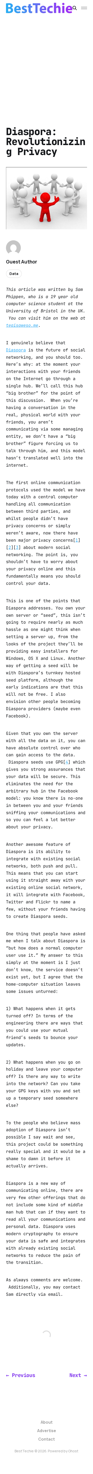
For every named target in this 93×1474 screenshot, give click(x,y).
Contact (46, 1439)
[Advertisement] (46, 65)
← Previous (20, 1375)
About (47, 1422)
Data (13, 273)
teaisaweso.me (22, 325)
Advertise (46, 1430)
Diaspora (16, 350)
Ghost (73, 1451)
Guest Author (21, 262)
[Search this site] (74, 8)
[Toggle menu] (84, 8)
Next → (78, 1375)
